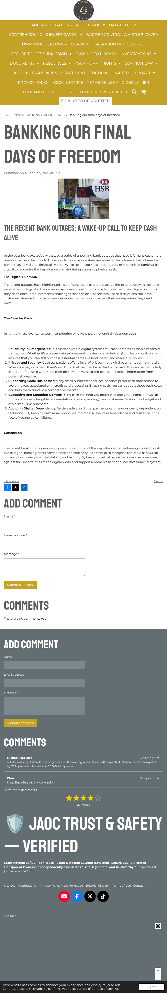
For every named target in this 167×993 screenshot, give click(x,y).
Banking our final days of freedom (94, 115)
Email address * (15, 535)
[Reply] (158, 758)
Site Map (10, 916)
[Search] (133, 91)
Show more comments (20, 790)
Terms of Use (121, 885)
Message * (11, 554)
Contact (139, 885)
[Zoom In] (158, 971)
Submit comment (20, 585)
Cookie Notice (73, 885)
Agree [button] (151, 987)
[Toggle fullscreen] (158, 926)
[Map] (83, 951)
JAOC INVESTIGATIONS (22, 115)
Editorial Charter (97, 885)
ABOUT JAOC (54, 115)
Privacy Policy (50, 885)
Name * (9, 516)
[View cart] (143, 92)
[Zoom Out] (158, 977)
